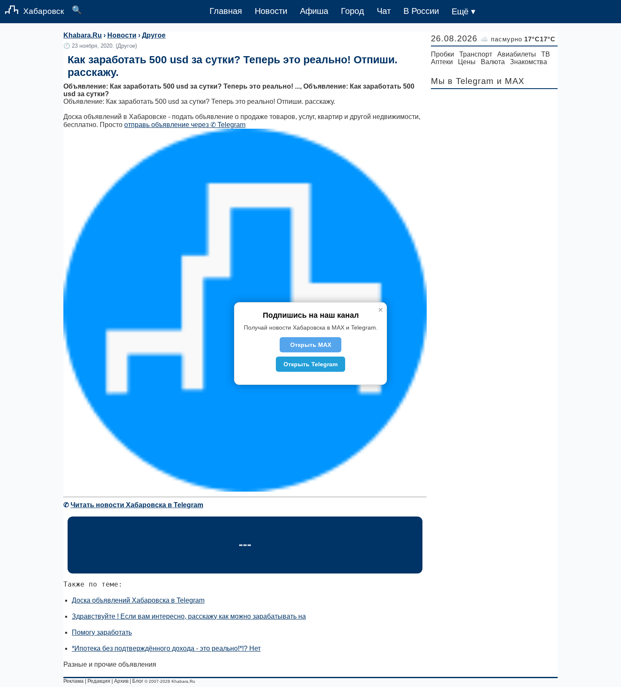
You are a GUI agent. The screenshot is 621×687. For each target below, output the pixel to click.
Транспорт (475, 54)
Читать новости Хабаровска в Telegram (137, 504)
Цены (467, 61)
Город (352, 11)
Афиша (314, 11)
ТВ (545, 54)
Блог (137, 681)
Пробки (442, 54)
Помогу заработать (102, 632)
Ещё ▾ (463, 11)
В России (421, 11)
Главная (226, 11)
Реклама (73, 681)
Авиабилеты (516, 54)
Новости (271, 11)
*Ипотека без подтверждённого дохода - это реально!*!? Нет (166, 648)
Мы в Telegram (462, 81)
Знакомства (528, 61)
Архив (121, 681)
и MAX (510, 81)
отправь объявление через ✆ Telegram (184, 124)
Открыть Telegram (310, 364)
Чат (384, 11)
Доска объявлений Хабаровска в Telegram (138, 600)
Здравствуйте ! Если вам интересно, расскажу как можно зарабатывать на (189, 616)
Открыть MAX (310, 344)
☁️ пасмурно (518, 39)
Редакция (98, 681)
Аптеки (442, 61)
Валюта (493, 61)
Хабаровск (43, 11)
